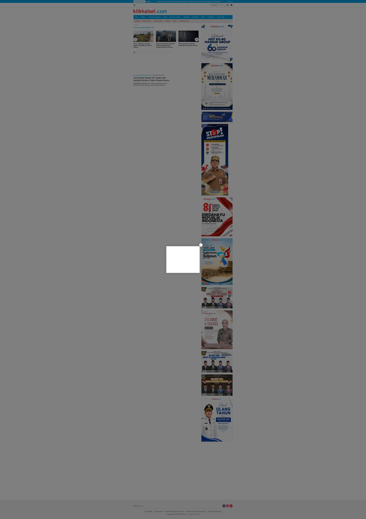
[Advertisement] (183, 259)
